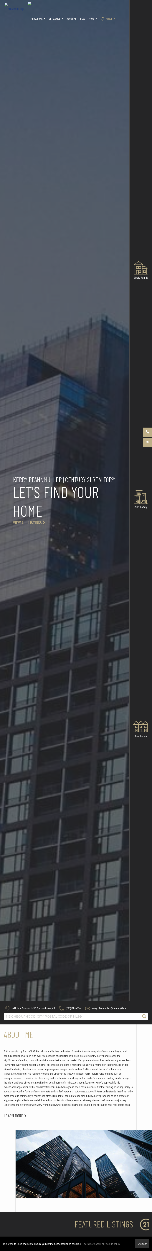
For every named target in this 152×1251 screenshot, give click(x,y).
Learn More (13, 1115)
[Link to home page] (16, 7)
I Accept (142, 1243)
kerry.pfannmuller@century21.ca (108, 1008)
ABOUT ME (72, 18)
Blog (82, 18)
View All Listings (27, 522)
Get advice (56, 20)
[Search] (144, 1016)
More (93, 20)
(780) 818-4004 (73, 1008)
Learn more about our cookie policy (101, 1243)
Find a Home (38, 20)
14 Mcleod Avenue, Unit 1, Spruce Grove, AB (33, 1008)
